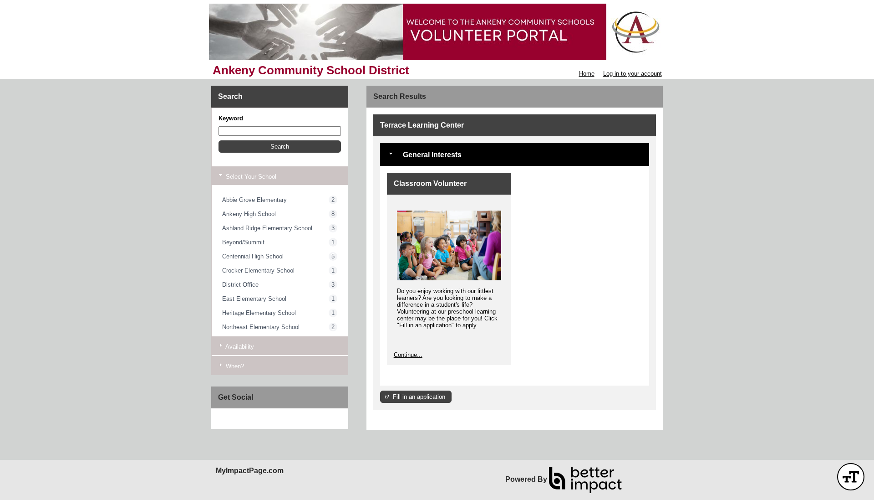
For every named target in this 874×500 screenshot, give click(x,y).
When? (234, 366)
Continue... (408, 354)
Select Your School (250, 176)
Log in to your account (632, 73)
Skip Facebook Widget (248, 418)
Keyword (230, 118)
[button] (279, 146)
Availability (239, 346)
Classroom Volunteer (430, 183)
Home (587, 73)
